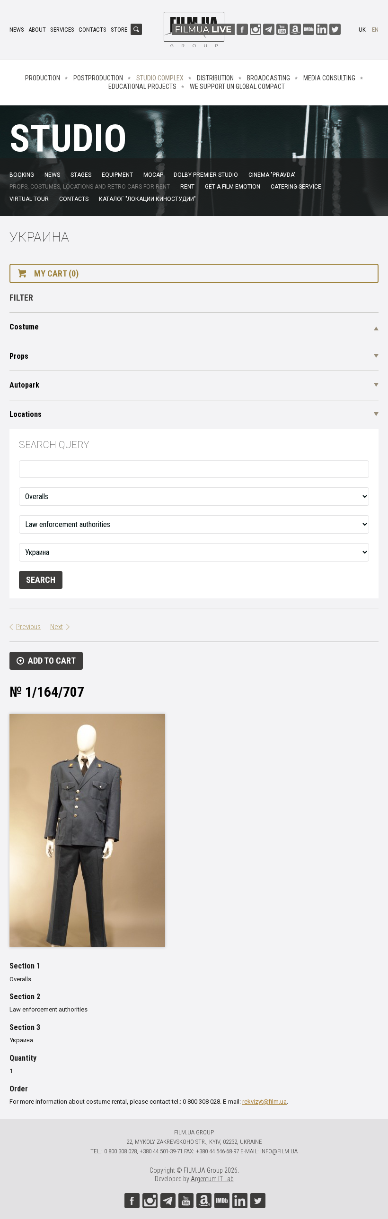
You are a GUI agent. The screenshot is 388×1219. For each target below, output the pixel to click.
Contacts (92, 29)
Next (56, 626)
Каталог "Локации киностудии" (147, 199)
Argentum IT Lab (212, 1179)
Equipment (117, 175)
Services (62, 29)
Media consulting (329, 78)
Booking (21, 175)
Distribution (215, 78)
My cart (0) (56, 273)
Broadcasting (268, 78)
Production (42, 78)
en (375, 29)
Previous (28, 626)
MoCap (153, 175)
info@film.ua (279, 1151)
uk (362, 29)
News (16, 29)
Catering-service (296, 186)
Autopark (24, 384)
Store (119, 29)
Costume (24, 326)
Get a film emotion (232, 186)
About (37, 29)
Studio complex (160, 78)
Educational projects (142, 86)
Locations (25, 414)
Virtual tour (29, 199)
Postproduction (98, 78)
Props (18, 356)
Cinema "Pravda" (272, 175)
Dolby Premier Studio (206, 175)
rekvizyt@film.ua (264, 1101)
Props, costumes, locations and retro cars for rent (89, 186)
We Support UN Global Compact (237, 86)
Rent (187, 186)
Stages (81, 175)
